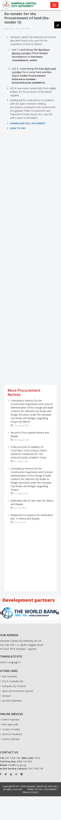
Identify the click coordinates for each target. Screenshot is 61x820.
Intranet (6, 695)
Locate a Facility (11, 729)
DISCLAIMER (50, 789)
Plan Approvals (10, 724)
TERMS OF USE (34, 789)
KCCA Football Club (12, 681)
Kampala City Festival (13, 686)
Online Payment (10, 719)
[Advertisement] (30, 351)
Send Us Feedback (12, 734)
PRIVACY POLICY (31, 792)
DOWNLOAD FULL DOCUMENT (27, 123)
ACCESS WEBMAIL (12, 700)
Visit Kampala (9, 676)
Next (57, 613)
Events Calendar (11, 739)
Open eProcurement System (17, 691)
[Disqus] (30, 184)
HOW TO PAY (18, 128)
